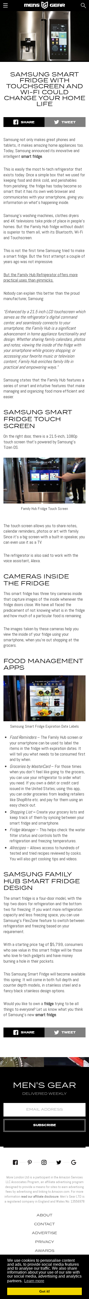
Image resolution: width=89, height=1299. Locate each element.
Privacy (44, 1242)
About (44, 1215)
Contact (44, 1224)
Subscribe (44, 1125)
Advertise (44, 1233)
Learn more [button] (34, 1281)
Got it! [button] (44, 1291)
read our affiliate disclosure (40, 1196)
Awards (44, 1251)
